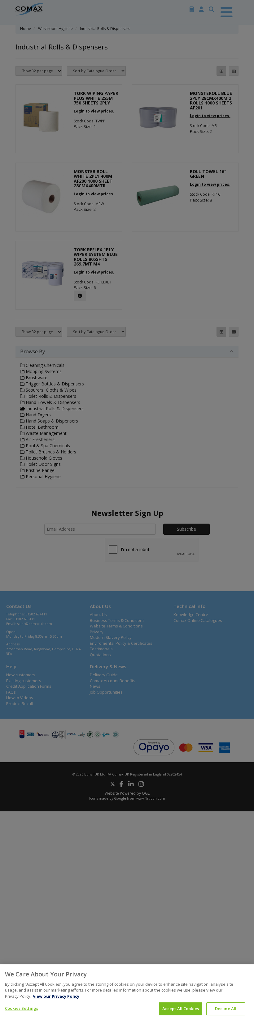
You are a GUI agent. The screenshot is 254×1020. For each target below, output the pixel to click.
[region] (127, 992)
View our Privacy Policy (56, 996)
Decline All (225, 1008)
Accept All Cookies (180, 1008)
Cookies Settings (21, 1008)
